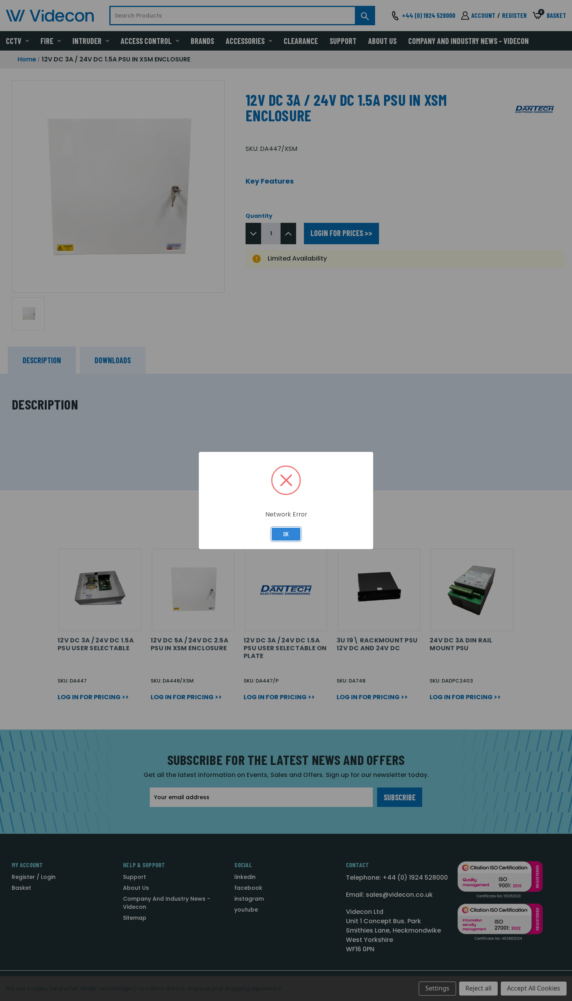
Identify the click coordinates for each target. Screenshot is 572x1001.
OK (286, 533)
